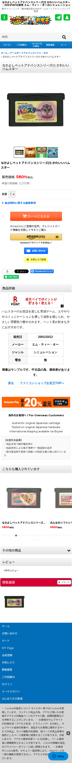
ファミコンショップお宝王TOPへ (42, 383)
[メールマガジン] (58, 17)
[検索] (64, 37)
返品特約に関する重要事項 (20, 203)
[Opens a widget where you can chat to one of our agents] (58, 756)
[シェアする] (7, 271)
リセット (65, 582)
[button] (4, 17)
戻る (11, 383)
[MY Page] (67, 17)
